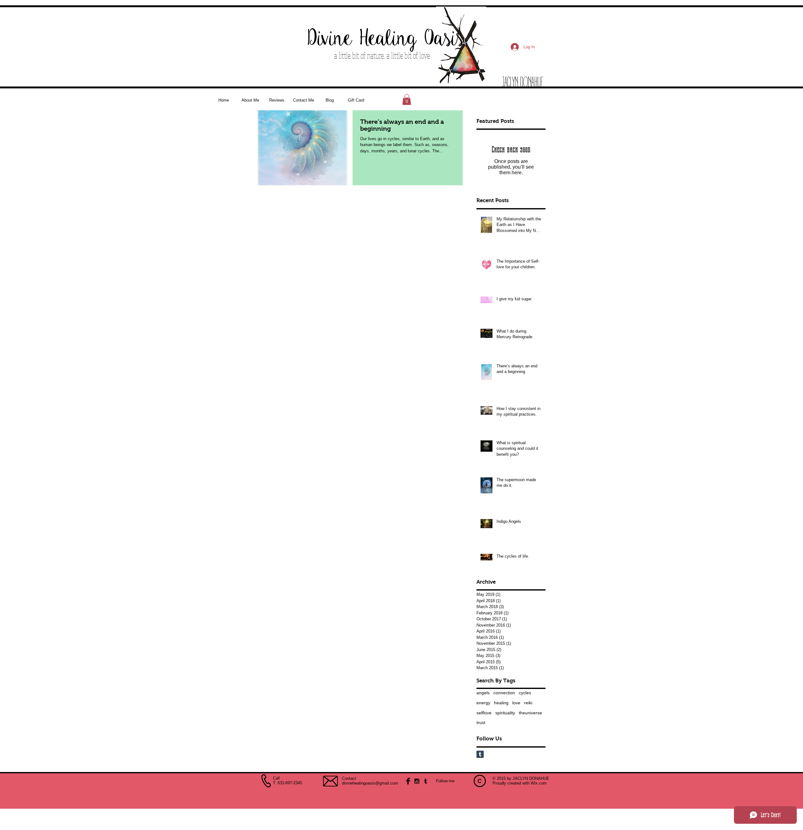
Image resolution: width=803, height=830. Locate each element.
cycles (525, 692)
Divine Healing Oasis (386, 39)
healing (501, 702)
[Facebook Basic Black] (408, 781)
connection (504, 692)
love (516, 702)
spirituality (505, 712)
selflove (484, 712)
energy (483, 702)
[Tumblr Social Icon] (480, 754)
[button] (406, 99)
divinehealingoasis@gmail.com (370, 783)
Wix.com (539, 783)
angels (483, 692)
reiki (528, 702)
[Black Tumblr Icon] (425, 781)
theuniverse (530, 712)
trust (480, 722)
